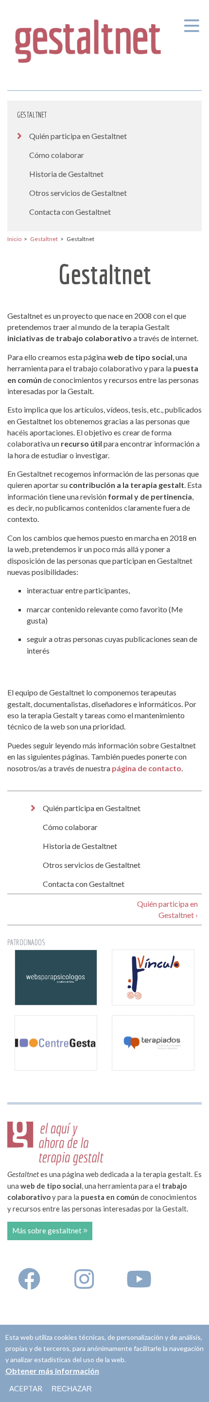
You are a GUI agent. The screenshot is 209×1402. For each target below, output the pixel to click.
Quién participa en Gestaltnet (78, 135)
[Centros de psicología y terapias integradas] (153, 1043)
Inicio (14, 238)
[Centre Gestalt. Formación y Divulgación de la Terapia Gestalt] (56, 1043)
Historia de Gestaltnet (66, 173)
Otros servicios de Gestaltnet (78, 192)
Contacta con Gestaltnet (70, 211)
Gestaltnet (32, 114)
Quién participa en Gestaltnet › (167, 909)
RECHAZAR (72, 1389)
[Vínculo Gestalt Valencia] (153, 977)
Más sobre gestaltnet (47, 1230)
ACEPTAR (25, 1388)
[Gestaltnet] (88, 38)
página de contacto (146, 768)
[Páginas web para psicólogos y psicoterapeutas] (56, 977)
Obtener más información (52, 1370)
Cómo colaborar (56, 154)
